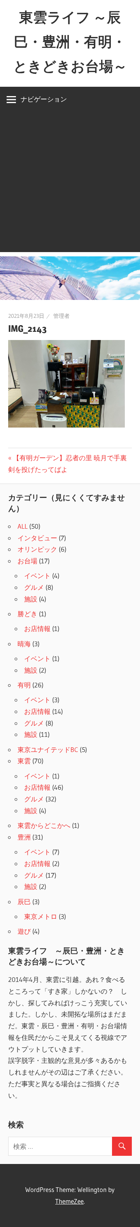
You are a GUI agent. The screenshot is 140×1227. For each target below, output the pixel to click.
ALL (23, 526)
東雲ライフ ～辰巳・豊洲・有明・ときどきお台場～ (70, 42)
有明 (24, 685)
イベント (37, 575)
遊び (24, 931)
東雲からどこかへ (44, 825)
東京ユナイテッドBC (48, 749)
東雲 (24, 761)
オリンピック (37, 549)
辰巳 (24, 901)
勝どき (27, 614)
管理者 (61, 315)
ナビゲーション (44, 99)
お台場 (27, 561)
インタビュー (37, 538)
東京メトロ (40, 916)
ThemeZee (69, 1201)
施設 (30, 599)
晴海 (24, 644)
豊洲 (24, 837)
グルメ (34, 587)
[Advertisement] (70, 182)
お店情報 (37, 628)
